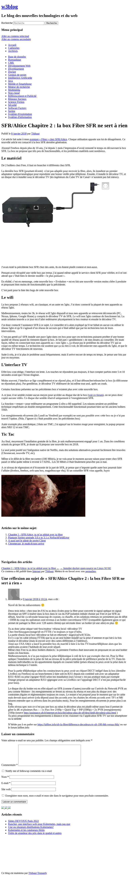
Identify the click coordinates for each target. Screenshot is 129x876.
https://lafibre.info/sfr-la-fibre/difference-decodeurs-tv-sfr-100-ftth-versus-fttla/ (78, 724)
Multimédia (14, 89)
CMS (11, 62)
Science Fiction (16, 102)
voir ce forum (96, 395)
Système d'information (20, 117)
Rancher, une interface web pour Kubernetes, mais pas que (39, 824)
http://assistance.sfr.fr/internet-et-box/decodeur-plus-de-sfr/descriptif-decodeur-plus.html (70, 712)
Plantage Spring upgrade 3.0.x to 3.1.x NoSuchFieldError (38, 537)
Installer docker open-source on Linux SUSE (85, 568)
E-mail (5, 783)
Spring (11, 111)
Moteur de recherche (19, 86)
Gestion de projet (17, 74)
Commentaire (9, 764)
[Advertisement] (28, 552)
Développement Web (19, 65)
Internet (36, 571)
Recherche (7, 22)
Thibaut (35, 133)
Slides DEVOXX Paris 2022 (23, 821)
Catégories (13, 48)
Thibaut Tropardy (37, 873)
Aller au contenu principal (15, 36)
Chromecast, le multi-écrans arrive (26, 543)
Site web (6, 789)
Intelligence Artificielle (20, 77)
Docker (12, 71)
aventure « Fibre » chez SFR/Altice (48, 139)
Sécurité (12, 105)
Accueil (12, 44)
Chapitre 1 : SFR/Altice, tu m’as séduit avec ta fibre (35, 534)
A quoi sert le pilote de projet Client (27, 540)
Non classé (14, 93)
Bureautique (14, 59)
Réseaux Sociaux (17, 99)
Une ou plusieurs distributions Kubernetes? (31, 827)
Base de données (17, 56)
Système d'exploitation (20, 114)
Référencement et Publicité (22, 96)
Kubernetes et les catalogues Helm (26, 830)
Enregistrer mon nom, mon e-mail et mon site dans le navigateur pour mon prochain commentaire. (57, 795)
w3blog (9, 7)
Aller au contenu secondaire (16, 39)
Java (10, 80)
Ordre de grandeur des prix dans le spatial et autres (34, 833)
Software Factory (17, 108)
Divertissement (16, 68)
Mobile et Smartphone (20, 83)
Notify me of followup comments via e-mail (28, 771)
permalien (90, 571)
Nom (5, 776)
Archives (13, 51)
